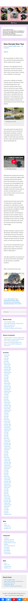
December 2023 (7, 405)
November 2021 (7, 444)
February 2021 (7, 459)
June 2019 (6, 490)
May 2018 (6, 511)
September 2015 (7, 514)
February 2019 (7, 496)
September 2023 (7, 410)
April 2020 (6, 474)
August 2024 (7, 392)
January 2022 (7, 441)
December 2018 (7, 500)
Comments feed (7, 527)
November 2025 (7, 369)
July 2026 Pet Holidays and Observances (13, 328)
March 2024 (6, 400)
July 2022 (6, 432)
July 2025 (6, 375)
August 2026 (7, 355)
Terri (5, 340)
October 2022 (7, 427)
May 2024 (6, 397)
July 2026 (6, 356)
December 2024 (7, 386)
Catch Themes (20, 595)
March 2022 (6, 438)
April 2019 (6, 493)
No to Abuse (6, 547)
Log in (5, 523)
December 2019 (7, 481)
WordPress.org (7, 528)
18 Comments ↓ (18, 303)
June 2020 (6, 471)
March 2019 (6, 495)
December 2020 (7, 462)
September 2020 (7, 467)
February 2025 (7, 383)
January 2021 (7, 460)
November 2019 (7, 482)
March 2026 (6, 363)
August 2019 (7, 487)
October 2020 (7, 465)
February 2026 (7, 364)
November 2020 (7, 463)
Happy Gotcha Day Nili (9, 326)
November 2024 (7, 388)
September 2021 (7, 448)
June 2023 (6, 415)
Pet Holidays (7, 549)
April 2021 (6, 455)
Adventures (6, 538)
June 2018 (6, 509)
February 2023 (7, 421)
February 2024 (7, 402)
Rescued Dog (11, 299)
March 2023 (6, 419)
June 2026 (6, 358)
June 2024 (6, 396)
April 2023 (6, 418)
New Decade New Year (14, 44)
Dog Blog (6, 544)
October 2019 (7, 484)
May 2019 (6, 492)
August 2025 (7, 374)
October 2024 (7, 389)
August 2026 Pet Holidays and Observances (13, 323)
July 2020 (6, 470)
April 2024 (6, 399)
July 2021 (6, 451)
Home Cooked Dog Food (9, 545)
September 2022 (7, 429)
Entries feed (6, 525)
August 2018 (7, 506)
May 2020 (6, 473)
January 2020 (7, 479)
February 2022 (7, 440)
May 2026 (6, 359)
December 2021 (7, 443)
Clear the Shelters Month (9, 321)
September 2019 (7, 485)
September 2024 (7, 391)
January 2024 (7, 403)
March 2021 (6, 457)
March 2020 (6, 476)
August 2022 (7, 430)
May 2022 (6, 435)
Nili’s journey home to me (9, 325)
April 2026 (6, 361)
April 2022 (6, 437)
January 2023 (7, 422)
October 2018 (7, 503)
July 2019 (6, 489)
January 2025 (7, 385)
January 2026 (7, 366)
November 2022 (7, 426)
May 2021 (6, 454)
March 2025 (6, 381)
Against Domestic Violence (10, 542)
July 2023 (6, 413)
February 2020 (7, 478)
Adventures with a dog (9, 539)
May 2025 (6, 378)
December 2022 (7, 424)
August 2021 (7, 449)
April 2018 (6, 512)
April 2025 (6, 380)
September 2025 (7, 372)
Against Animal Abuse (9, 541)
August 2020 (7, 468)
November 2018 (7, 501)
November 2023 (7, 407)
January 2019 (7, 498)
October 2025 (7, 370)
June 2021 (6, 452)
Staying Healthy (7, 553)
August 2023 (7, 411)
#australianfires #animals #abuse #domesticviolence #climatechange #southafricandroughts (12, 302)
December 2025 (7, 367)
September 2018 (7, 504)
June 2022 (6, 433)
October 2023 (7, 408)
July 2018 (6, 508)
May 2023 (6, 416)
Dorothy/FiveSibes (8, 337)
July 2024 (6, 394)
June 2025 (6, 377)
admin (18, 46)
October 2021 (7, 446)
